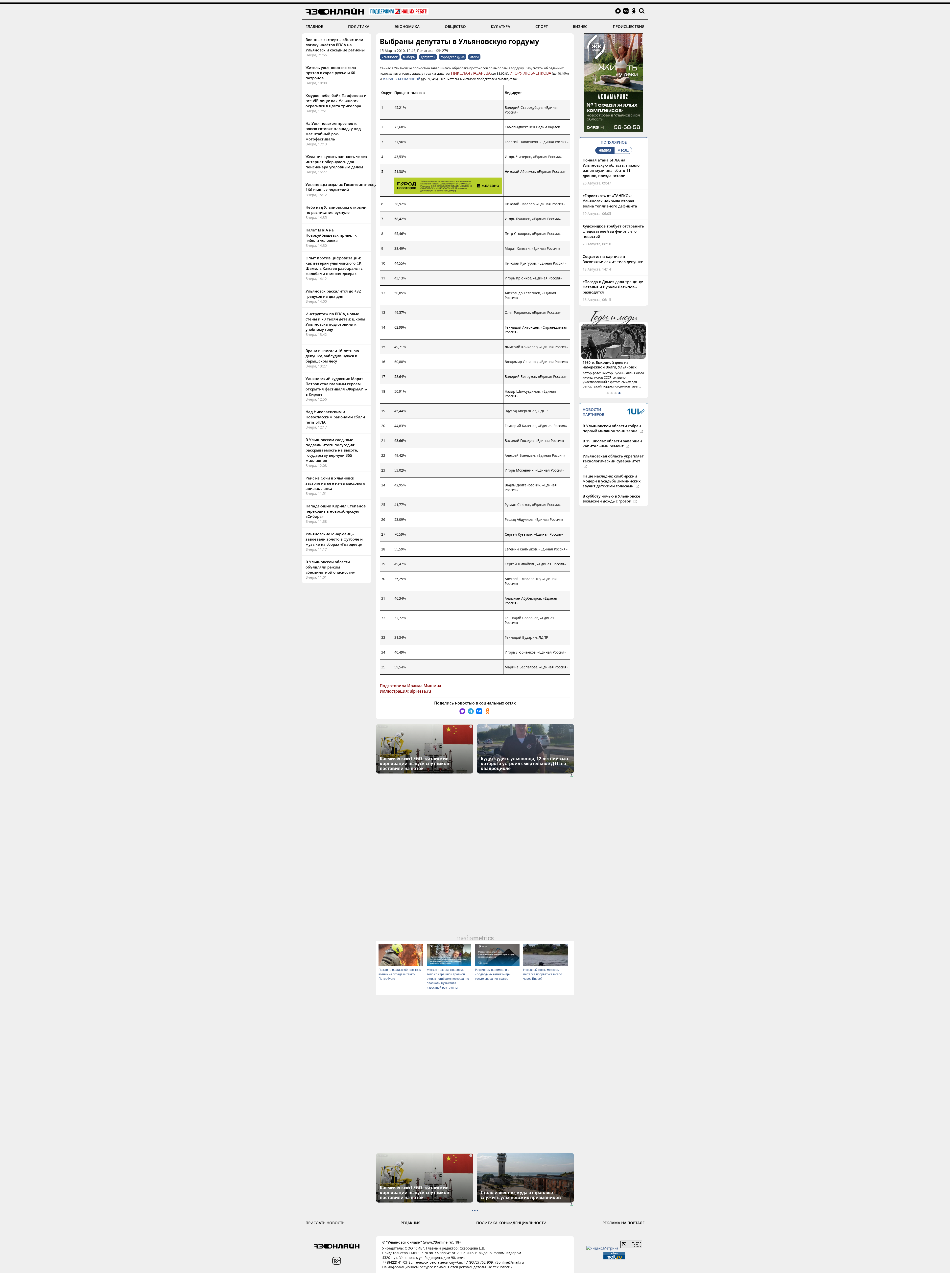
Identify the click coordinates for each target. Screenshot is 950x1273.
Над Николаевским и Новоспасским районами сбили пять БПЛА (335, 417)
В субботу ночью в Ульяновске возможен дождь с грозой (611, 494)
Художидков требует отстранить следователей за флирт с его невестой (613, 231)
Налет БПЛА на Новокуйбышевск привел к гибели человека (331, 235)
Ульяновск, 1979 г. (599, 362)
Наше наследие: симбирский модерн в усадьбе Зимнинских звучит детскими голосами (612, 476)
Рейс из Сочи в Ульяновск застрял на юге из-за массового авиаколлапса (335, 483)
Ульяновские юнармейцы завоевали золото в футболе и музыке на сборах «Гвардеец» (334, 539)
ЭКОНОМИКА (407, 26)
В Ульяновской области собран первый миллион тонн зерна (612, 424)
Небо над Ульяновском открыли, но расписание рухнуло (336, 210)
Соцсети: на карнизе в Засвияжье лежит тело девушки (613, 259)
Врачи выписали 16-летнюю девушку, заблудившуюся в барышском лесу (332, 356)
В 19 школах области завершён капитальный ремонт (612, 439)
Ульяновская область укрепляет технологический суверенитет (613, 454)
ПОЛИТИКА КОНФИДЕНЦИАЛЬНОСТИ (511, 1222)
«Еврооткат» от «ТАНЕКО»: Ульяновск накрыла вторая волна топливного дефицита (610, 200)
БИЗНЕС (580, 26)
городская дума (452, 57)
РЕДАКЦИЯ (411, 1222)
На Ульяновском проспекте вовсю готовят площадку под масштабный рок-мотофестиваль (333, 131)
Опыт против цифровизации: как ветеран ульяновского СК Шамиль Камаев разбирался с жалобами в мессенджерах (334, 265)
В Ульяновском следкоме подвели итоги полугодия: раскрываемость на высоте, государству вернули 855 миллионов (332, 450)
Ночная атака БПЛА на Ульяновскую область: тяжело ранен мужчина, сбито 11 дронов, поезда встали (611, 168)
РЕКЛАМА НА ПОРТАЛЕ (623, 1222)
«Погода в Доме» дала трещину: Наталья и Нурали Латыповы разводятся (613, 287)
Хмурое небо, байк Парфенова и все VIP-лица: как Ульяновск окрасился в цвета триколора (336, 100)
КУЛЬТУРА (500, 26)
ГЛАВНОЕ (314, 26)
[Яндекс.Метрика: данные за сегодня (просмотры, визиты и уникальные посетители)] (602, 1248)
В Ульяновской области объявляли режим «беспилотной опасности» (330, 567)
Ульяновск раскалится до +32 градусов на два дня (333, 294)
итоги (474, 57)
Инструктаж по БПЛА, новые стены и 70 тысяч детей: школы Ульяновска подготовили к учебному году (335, 321)
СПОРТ (541, 26)
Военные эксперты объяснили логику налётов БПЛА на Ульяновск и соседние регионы (335, 44)
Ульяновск (389, 57)
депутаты (428, 57)
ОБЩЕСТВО (455, 26)
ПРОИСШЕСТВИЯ (628, 26)
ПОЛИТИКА (358, 26)
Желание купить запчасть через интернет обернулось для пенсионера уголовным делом (336, 161)
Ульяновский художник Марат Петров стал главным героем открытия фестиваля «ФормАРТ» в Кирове (336, 386)
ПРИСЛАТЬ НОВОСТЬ (325, 1222)
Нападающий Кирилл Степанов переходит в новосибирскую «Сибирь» (336, 511)
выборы (409, 57)
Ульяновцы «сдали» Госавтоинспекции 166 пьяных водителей (343, 187)
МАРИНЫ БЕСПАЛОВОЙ (401, 79)
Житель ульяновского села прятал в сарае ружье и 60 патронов (331, 72)
